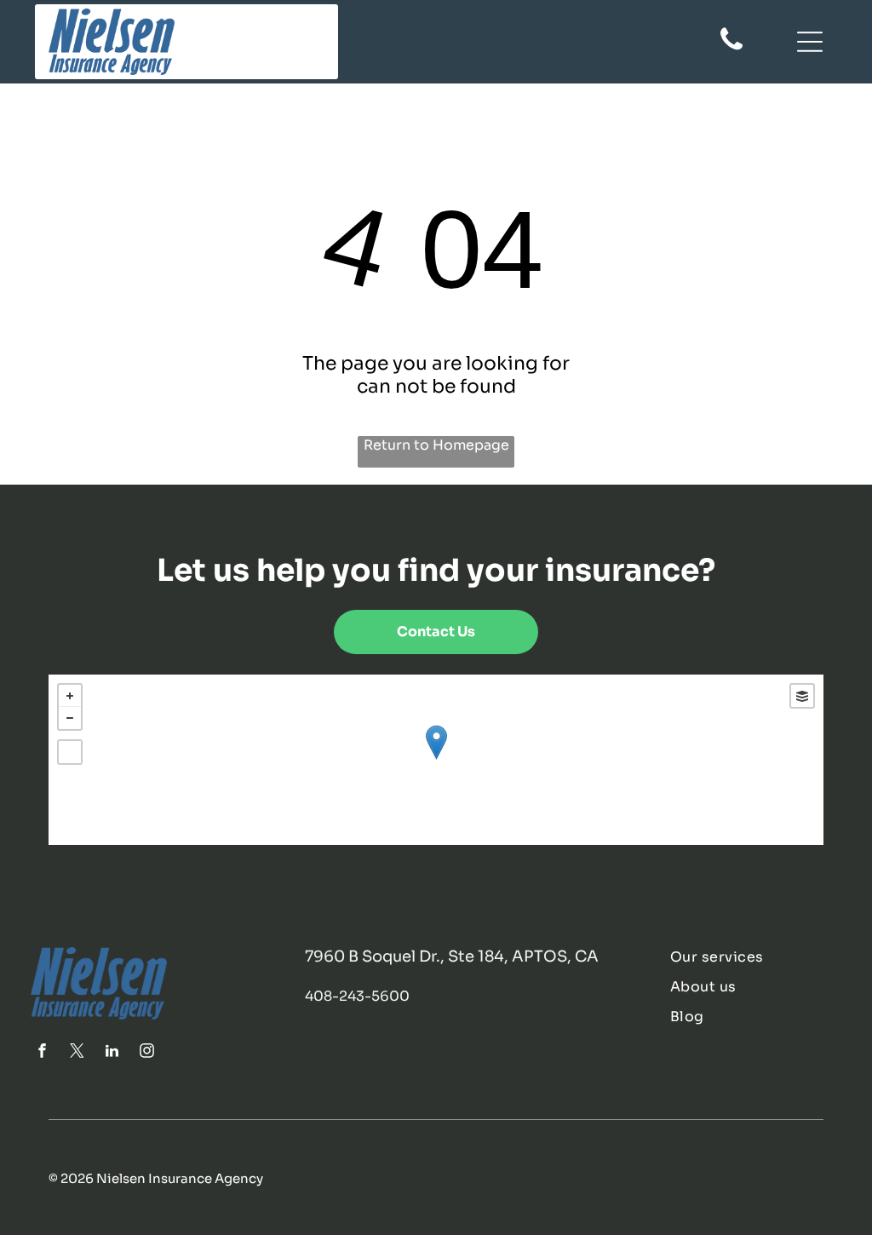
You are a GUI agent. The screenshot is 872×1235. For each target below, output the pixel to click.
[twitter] (77, 1053)
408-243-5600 (357, 996)
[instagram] (146, 1053)
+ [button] (70, 696)
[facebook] (42, 1053)
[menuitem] (755, 957)
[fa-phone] (731, 48)
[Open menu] (810, 42)
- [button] (70, 718)
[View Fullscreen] (70, 752)
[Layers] (802, 696)
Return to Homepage (436, 445)
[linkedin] (111, 1053)
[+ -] (436, 760)
